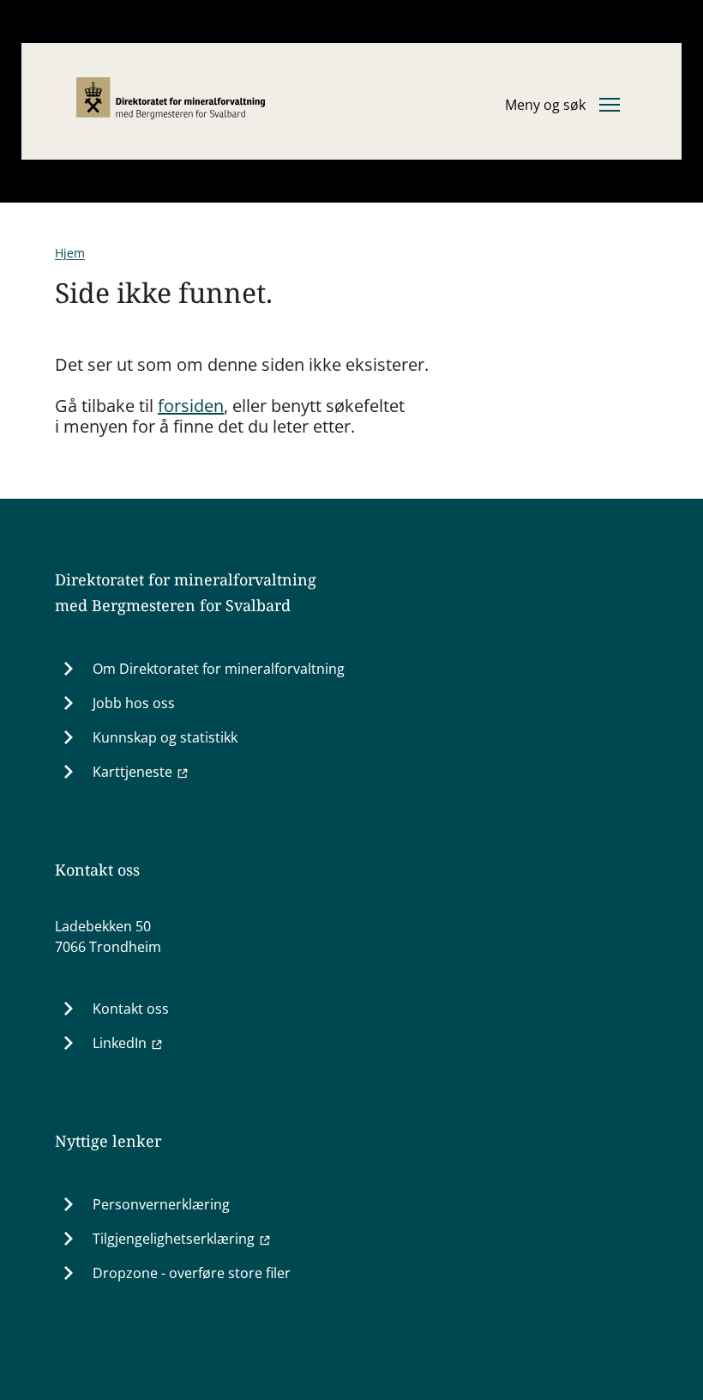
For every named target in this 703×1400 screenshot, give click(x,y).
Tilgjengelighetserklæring (174, 1238)
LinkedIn (120, 1042)
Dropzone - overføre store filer (192, 1273)
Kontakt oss (131, 1008)
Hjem (70, 253)
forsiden (191, 405)
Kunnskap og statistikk (165, 737)
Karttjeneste (132, 771)
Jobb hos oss (134, 703)
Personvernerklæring (161, 1204)
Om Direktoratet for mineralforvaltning (219, 668)
